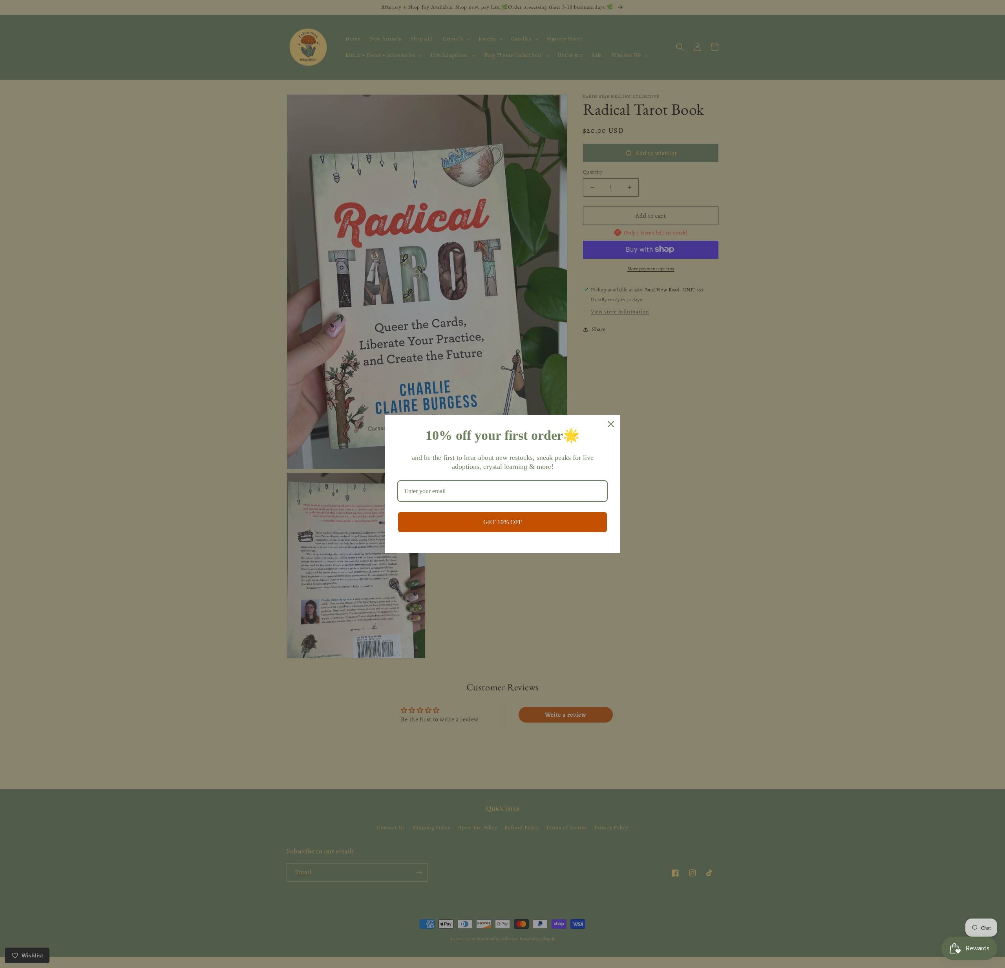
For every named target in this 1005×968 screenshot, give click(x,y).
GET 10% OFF (502, 522)
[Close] (610, 424)
